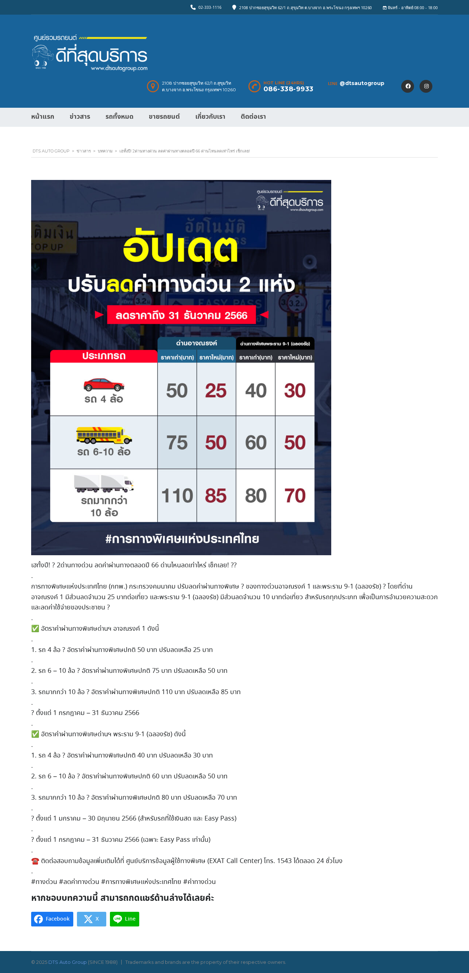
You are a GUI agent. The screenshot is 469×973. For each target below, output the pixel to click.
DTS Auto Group (67, 962)
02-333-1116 (210, 7)
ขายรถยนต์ (164, 117)
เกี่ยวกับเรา (210, 117)
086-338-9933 (288, 89)
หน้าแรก (42, 117)
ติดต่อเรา (253, 117)
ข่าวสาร (80, 117)
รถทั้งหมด (119, 117)
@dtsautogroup (362, 83)
